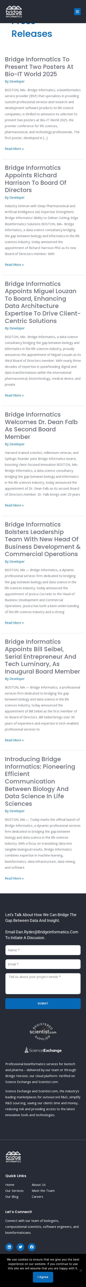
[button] (77, 11)
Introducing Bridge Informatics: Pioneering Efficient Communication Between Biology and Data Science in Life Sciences (40, 781)
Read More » (14, 148)
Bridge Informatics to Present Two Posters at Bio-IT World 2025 (39, 66)
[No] (80, 1270)
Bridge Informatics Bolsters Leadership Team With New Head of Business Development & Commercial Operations (43, 539)
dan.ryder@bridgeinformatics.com (47, 932)
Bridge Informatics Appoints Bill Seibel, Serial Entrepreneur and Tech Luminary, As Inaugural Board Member (42, 656)
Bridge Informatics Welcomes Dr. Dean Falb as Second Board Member (41, 425)
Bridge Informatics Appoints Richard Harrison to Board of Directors (35, 178)
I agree (43, 1277)
